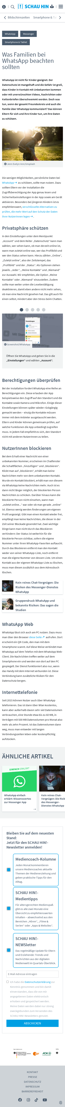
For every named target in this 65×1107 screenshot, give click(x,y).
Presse (32, 1077)
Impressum (32, 1086)
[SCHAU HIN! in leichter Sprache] (52, 7)
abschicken (32, 1023)
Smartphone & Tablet (47, 17)
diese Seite (35, 637)
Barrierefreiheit (32, 1091)
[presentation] (5, 17)
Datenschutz (32, 1082)
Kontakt (32, 1072)
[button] (21, 309)
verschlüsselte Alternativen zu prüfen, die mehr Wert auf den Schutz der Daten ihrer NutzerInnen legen (30, 211)
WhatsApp (10, 33)
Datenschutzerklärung (38, 982)
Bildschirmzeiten (19, 17)
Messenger (28, 33)
